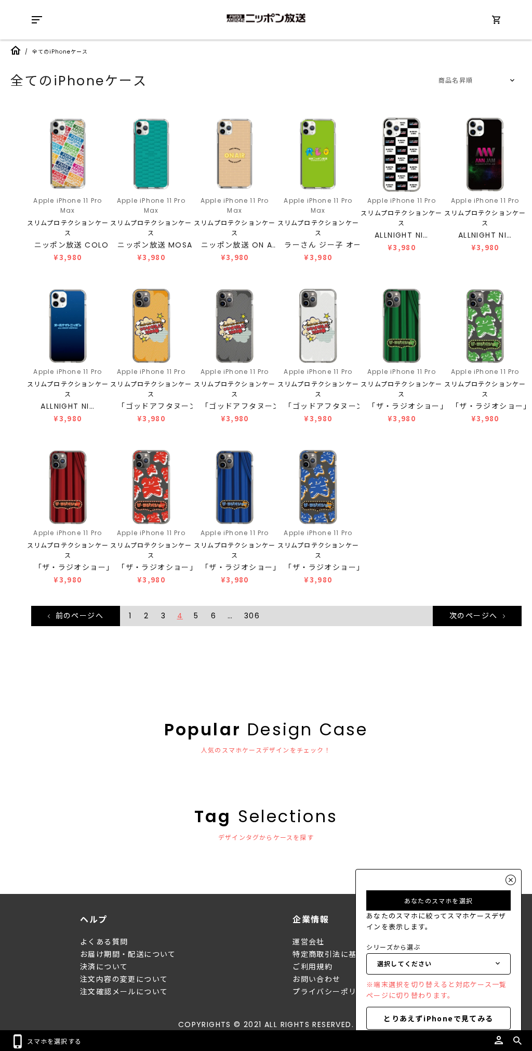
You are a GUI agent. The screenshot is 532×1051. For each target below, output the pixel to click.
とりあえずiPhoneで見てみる (438, 1018)
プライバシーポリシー (332, 992)
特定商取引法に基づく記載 (340, 954)
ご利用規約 (312, 967)
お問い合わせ (316, 979)
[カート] (496, 22)
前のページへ (77, 616)
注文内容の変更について (124, 979)
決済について (104, 967)
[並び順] (475, 80)
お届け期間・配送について (128, 954)
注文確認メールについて (124, 992)
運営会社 (308, 942)
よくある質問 (104, 942)
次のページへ (474, 616)
